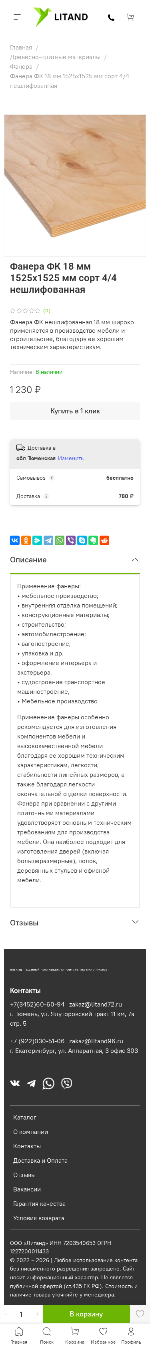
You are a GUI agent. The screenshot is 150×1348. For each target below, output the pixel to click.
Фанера (22, 66)
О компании (30, 1132)
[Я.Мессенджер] (37, 540)
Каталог (24, 1117)
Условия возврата (38, 1218)
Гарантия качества (39, 1203)
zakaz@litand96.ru (96, 1041)
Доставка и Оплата (40, 1160)
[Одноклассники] (26, 540)
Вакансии (27, 1189)
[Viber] (71, 540)
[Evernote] (93, 540)
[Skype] (82, 540)
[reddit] (104, 540)
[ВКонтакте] (15, 540)
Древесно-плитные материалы (56, 57)
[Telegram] (48, 540)
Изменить (71, 458)
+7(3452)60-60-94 (37, 1004)
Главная (22, 47)
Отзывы (24, 1175)
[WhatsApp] (59, 540)
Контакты (27, 1146)
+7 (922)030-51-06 (37, 1041)
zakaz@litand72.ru (95, 1004)
